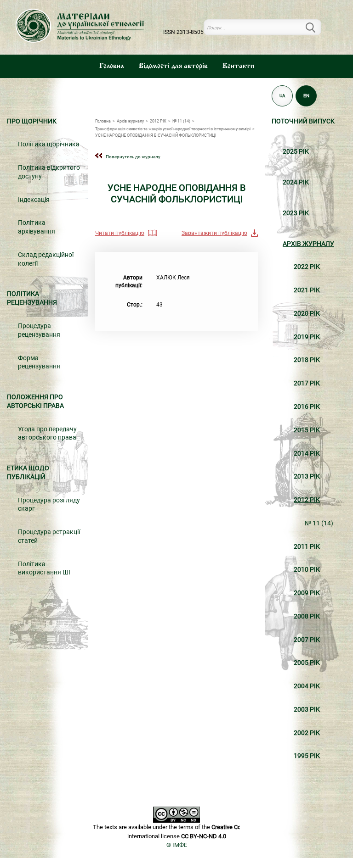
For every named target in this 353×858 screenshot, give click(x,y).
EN (306, 95)
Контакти (238, 66)
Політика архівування (36, 227)
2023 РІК (296, 213)
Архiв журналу (308, 244)
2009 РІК (307, 593)
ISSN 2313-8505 (183, 32)
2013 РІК (307, 476)
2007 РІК (307, 640)
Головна (111, 66)
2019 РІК (307, 337)
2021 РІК (307, 290)
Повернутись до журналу (133, 156)
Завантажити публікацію (214, 233)
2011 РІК (307, 547)
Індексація (34, 200)
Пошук (315, 27)
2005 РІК (307, 663)
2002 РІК (307, 733)
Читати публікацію (119, 233)
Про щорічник (32, 121)
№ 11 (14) (319, 523)
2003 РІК (307, 709)
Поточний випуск (303, 121)
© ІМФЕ (176, 844)
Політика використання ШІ (44, 568)
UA (282, 95)
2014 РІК (307, 453)
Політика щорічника (49, 144)
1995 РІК (307, 756)
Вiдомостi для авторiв (173, 66)
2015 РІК (307, 430)
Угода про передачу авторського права (47, 433)
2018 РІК (307, 360)
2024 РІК (296, 182)
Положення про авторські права (35, 401)
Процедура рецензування (39, 330)
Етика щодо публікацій (28, 472)
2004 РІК (307, 686)
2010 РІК (307, 570)
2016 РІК (307, 407)
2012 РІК (307, 500)
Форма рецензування (39, 362)
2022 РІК (307, 267)
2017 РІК (307, 383)
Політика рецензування (32, 298)
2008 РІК (307, 616)
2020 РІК (307, 314)
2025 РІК (296, 152)
